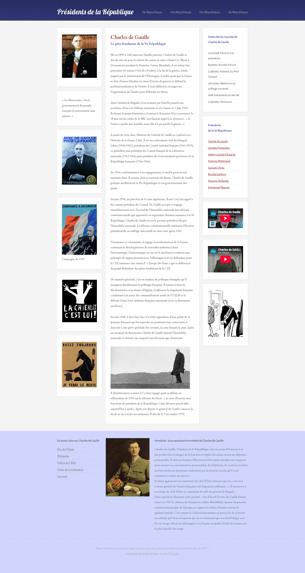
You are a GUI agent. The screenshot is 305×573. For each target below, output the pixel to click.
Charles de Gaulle (218, 141)
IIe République (152, 12)
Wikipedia (63, 456)
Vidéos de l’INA (66, 463)
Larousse (62, 476)
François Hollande (218, 181)
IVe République (209, 12)
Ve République (238, 12)
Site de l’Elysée (66, 449)
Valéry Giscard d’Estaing (222, 154)
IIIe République (180, 12)
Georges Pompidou (219, 148)
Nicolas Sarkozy (217, 174)
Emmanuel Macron (218, 187)
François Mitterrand (219, 161)
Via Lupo (173, 553)
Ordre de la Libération (70, 469)
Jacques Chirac (216, 167)
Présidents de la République (95, 11)
